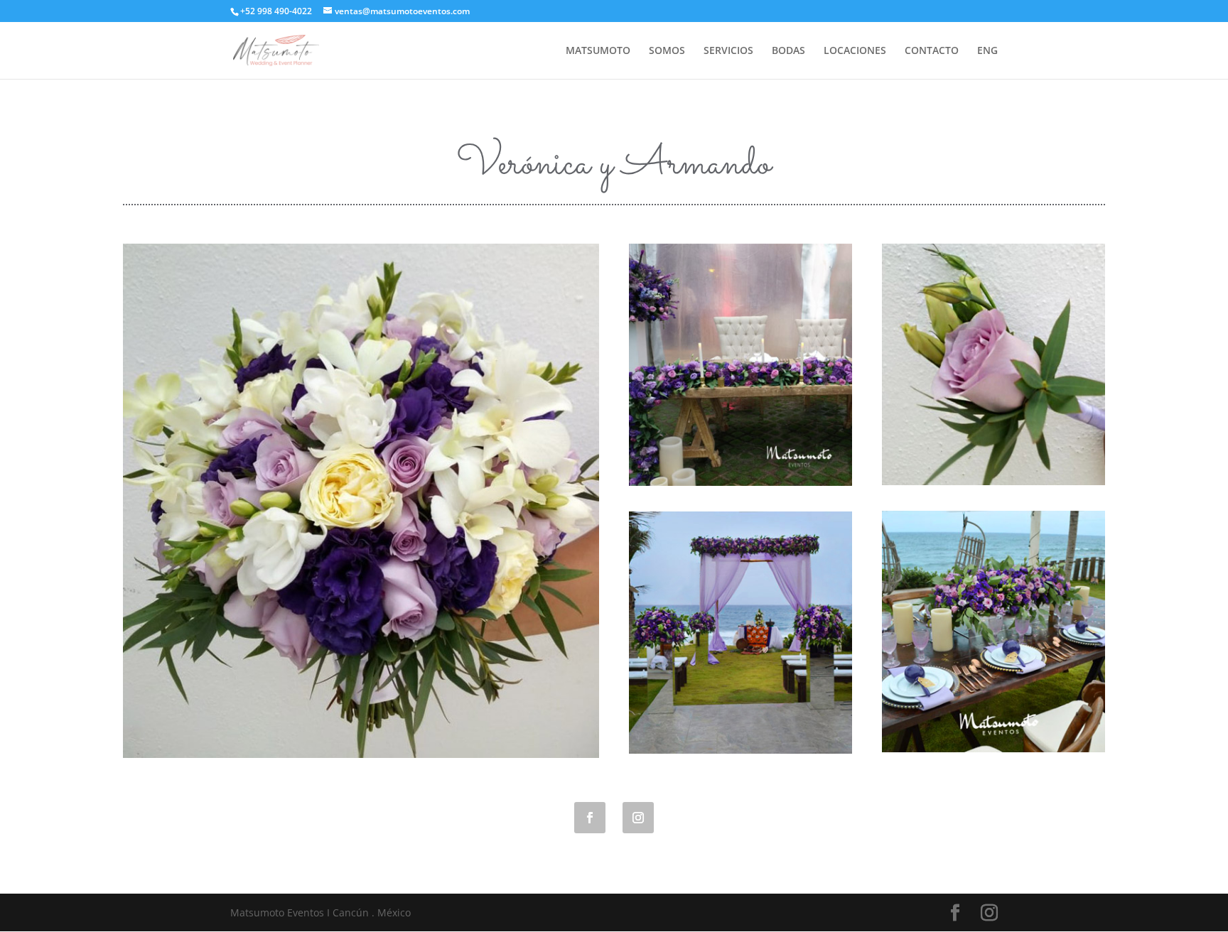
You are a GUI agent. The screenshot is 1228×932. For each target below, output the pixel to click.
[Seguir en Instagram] (638, 817)
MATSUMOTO (598, 51)
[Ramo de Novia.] (361, 754)
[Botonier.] (993, 481)
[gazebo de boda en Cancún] (740, 750)
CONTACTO (932, 51)
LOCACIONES (855, 51)
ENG (987, 51)
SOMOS (667, 51)
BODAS (788, 51)
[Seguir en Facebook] (589, 817)
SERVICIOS (728, 51)
